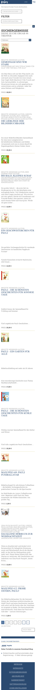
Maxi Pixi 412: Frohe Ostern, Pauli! (13, 589)
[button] (28, 2)
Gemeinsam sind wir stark (14, 63)
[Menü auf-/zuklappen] (33, 26)
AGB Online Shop (18, 676)
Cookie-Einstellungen (18, 688)
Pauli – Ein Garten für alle (15, 352)
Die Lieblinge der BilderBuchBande (13, 122)
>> (28, 622)
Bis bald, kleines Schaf (16, 175)
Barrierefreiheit (18, 680)
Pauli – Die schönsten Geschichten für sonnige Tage (17, 292)
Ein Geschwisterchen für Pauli (17, 231)
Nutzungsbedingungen (18, 672)
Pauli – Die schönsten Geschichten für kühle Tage (16, 413)
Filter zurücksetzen (10, 21)
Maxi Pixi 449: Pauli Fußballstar (13, 473)
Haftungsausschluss (18, 684)
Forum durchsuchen (10, 11)
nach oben (27, 630)
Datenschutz (18, 668)
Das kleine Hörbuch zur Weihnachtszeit (17, 535)
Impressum (18, 664)
